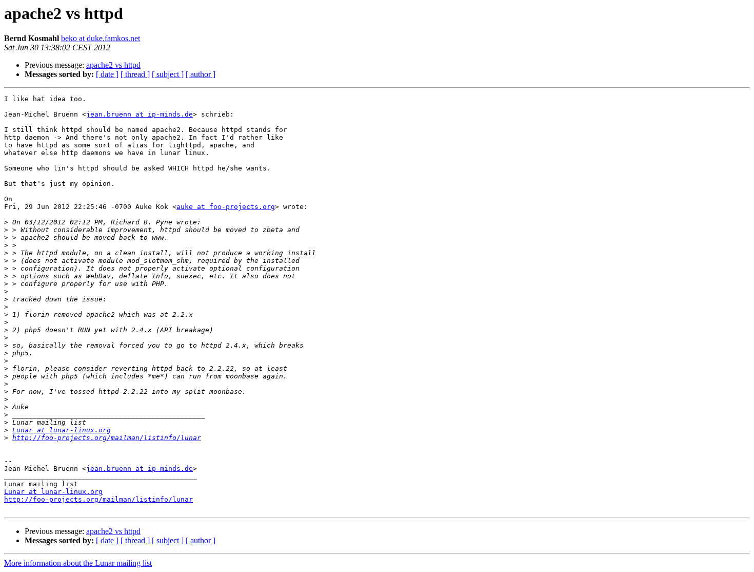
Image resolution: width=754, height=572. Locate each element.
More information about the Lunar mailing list (78, 563)
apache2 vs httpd (113, 65)
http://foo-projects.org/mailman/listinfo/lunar (106, 438)
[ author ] (200, 74)
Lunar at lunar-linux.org (61, 430)
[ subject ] (168, 74)
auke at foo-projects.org (225, 207)
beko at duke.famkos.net (100, 38)
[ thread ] (135, 74)
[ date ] (107, 74)
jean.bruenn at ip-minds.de (139, 114)
